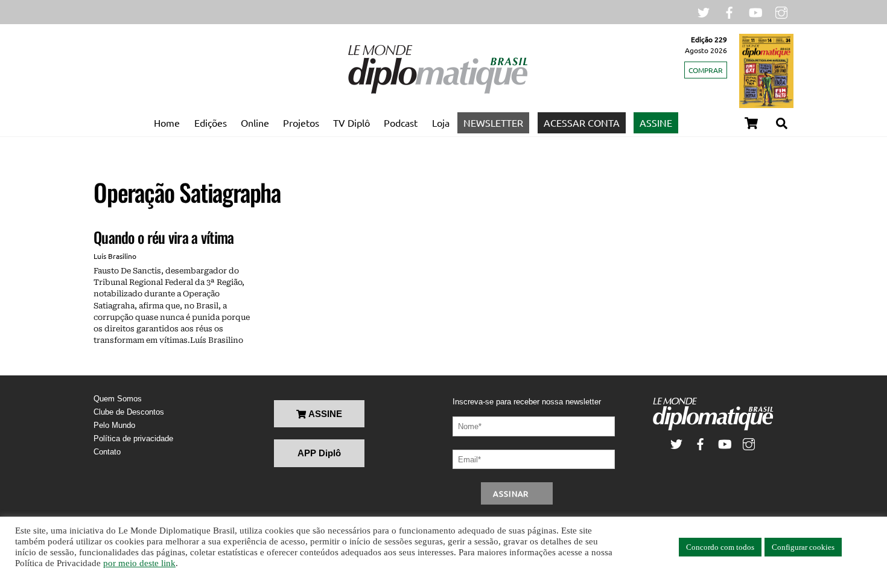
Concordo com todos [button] (720, 547)
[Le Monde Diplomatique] (437, 91)
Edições (210, 122)
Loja (441, 122)
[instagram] (781, 11)
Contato (107, 451)
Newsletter (493, 122)
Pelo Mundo (114, 425)
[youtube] (755, 11)
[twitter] (703, 11)
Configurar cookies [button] (803, 547)
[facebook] (729, 11)
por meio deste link (139, 563)
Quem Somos (118, 398)
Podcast (401, 122)
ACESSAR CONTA (582, 122)
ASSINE (656, 122)
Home (167, 122)
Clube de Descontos (129, 411)
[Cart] (751, 123)
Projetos (301, 122)
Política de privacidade (133, 438)
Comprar (705, 70)
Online (255, 122)
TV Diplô (351, 122)
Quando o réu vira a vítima (164, 237)
